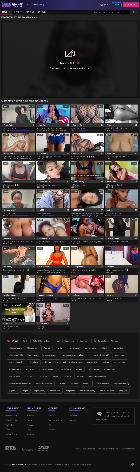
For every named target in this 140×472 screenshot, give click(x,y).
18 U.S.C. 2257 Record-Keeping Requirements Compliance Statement (105, 449)
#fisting (79, 369)
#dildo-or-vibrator (51, 362)
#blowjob (105, 348)
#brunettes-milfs (16, 355)
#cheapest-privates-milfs (99, 355)
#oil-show (67, 376)
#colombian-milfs (16, 362)
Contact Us (73, 416)
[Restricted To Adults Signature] (10, 448)
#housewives (14, 376)
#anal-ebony (70, 341)
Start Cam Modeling (56, 420)
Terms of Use (11, 420)
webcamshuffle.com (19, 464)
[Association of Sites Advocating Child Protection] (43, 448)
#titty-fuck (123, 391)
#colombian (119, 355)
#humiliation (30, 376)
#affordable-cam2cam (41, 341)
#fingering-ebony (46, 369)
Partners (51, 430)
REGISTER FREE (131, 5)
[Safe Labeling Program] (27, 448)
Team (29, 420)
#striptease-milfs (107, 391)
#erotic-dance (15, 369)
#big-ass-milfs (32, 348)
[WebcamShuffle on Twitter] (132, 464)
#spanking (13, 391)
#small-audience (102, 384)
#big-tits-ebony (73, 348)
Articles (30, 425)
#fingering (30, 369)
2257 (7, 430)
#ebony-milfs (119, 362)
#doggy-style (92, 362)
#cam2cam (32, 355)
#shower (86, 384)
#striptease (70, 391)
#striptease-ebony (87, 391)
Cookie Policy (11, 434)
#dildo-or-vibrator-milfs (72, 362)
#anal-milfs (84, 341)
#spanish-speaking (121, 384)
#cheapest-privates (50, 355)
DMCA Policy (10, 425)
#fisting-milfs (109, 369)
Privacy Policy (11, 416)
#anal (57, 341)
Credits (51, 416)
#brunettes (118, 348)
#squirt (25, 391)
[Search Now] (134, 12)
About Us (31, 416)
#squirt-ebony (39, 391)
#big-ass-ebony (15, 348)
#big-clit (47, 348)
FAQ (49, 425)
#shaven (74, 384)
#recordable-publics (44, 384)
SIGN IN (116, 5)
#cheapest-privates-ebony (73, 355)
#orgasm (80, 376)
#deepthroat (33, 362)
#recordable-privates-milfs (20, 384)
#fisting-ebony (93, 369)
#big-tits (59, 348)
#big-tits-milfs (90, 348)
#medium (44, 376)
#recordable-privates (97, 376)
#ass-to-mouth (100, 341)
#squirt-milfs (55, 391)
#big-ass (114, 341)
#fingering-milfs (64, 369)
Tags (29, 430)
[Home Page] (12, 4)
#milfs (55, 376)
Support (72, 420)
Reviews (30, 434)
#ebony (106, 362)
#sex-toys (62, 384)
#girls (25, 341)
